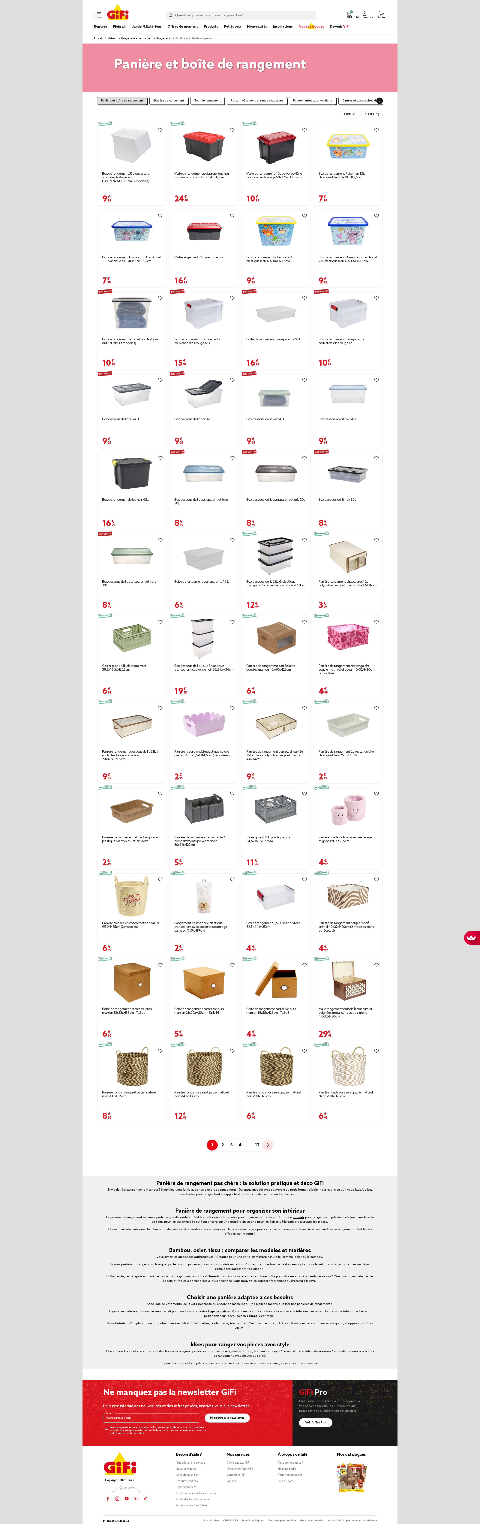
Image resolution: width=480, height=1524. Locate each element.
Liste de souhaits (187, 1475)
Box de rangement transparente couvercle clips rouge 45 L (197, 341)
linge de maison (219, 1311)
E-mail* (110, 1413)
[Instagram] (117, 1499)
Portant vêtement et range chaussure (257, 100)
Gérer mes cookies (312, 1520)
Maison (111, 38)
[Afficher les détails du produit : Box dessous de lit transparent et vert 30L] (132, 555)
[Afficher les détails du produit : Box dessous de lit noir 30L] (348, 473)
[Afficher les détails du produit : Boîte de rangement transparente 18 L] (204, 555)
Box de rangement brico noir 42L (125, 500)
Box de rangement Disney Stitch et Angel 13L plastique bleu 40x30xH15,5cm (131, 259)
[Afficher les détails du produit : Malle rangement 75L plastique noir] (204, 231)
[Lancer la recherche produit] (170, 15)
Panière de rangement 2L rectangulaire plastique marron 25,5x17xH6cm (130, 839)
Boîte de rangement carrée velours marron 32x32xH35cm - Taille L (127, 1011)
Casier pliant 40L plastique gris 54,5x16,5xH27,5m (268, 839)
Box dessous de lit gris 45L (121, 419)
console (298, 1217)
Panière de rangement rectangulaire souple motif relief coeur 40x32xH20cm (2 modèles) (347, 669)
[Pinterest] (136, 1499)
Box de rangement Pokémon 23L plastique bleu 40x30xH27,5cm (269, 259)
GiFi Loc (232, 1481)
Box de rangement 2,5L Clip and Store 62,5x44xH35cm (273, 925)
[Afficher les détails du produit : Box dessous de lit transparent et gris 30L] (276, 473)
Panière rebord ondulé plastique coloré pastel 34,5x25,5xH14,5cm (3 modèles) (202, 753)
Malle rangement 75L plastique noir (199, 257)
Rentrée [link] (100, 27)
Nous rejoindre (287, 1469)
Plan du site (211, 1520)
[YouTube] (126, 1499)
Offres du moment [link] (182, 27)
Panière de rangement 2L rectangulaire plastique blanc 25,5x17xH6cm (346, 753)
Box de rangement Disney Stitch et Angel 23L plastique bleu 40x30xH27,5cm (348, 259)
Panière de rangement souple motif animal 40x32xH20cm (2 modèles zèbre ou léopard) (347, 927)
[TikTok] (145, 1499)
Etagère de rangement (168, 100)
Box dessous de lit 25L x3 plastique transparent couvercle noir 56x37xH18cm (275, 583)
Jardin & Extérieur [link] (146, 27)
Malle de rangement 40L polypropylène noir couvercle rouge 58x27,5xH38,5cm (274, 175)
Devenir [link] (339, 27)
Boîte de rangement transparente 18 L (201, 582)
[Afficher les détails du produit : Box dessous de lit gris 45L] (132, 394)
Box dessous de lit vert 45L (265, 419)
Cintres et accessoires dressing (364, 100)
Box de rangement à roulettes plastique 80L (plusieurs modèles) (130, 341)
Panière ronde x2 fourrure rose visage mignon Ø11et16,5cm (345, 839)
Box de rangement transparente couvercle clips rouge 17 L (341, 341)
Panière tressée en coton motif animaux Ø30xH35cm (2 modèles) (130, 925)
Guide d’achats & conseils (192, 1499)
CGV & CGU (230, 1520)
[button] (349, 15)
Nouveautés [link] (257, 27)
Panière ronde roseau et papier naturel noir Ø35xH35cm (129, 1094)
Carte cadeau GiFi (238, 1463)
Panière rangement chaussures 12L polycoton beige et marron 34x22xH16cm (348, 583)
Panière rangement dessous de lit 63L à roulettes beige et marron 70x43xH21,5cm (130, 755)
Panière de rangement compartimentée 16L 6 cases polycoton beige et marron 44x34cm (274, 755)
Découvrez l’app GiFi (240, 1469)
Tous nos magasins (290, 1475)
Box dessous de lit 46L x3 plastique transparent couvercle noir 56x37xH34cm (203, 668)
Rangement (163, 38)
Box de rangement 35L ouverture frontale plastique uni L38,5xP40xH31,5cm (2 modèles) (125, 177)
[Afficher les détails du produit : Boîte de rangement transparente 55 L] (276, 313)
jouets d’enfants (200, 1304)
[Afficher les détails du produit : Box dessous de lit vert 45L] (276, 394)
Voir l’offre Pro (315, 1422)
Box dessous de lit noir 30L (337, 500)
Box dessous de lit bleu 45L (338, 419)
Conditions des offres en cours (196, 1493)
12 (257, 1145)
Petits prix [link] (232, 27)
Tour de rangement (207, 100)
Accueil (98, 38)
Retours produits (187, 1481)
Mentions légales (253, 1520)
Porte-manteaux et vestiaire (312, 100)
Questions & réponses (190, 1463)
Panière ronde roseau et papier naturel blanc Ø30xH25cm (346, 1094)
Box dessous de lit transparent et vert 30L (129, 583)
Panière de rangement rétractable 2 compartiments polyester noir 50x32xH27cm (199, 841)
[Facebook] (108, 1499)
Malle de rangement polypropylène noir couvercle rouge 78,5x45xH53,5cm (202, 175)
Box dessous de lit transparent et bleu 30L (201, 501)
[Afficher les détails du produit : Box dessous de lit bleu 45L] (348, 394)
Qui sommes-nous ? (291, 1463)
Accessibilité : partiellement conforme (352, 1520)
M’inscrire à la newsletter (227, 1418)
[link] (211, 32)
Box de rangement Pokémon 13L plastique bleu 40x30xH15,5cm (342, 175)
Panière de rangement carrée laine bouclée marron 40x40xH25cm (270, 668)
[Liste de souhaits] (160, 130)
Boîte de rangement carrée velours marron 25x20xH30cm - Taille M (199, 1011)
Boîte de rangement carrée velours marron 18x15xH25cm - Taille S (271, 1011)
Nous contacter (186, 1469)
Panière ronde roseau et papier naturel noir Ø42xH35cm (201, 1094)
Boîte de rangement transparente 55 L (273, 339)
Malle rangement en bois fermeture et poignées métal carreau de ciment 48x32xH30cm (345, 1012)
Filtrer (369, 114)
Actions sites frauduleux (191, 1505)
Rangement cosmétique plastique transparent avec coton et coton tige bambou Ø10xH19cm (200, 927)
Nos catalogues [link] (311, 27)
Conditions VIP (236, 1475)
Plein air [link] (119, 27)
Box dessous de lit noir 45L (193, 419)
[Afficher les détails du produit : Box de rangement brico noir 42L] (132, 473)
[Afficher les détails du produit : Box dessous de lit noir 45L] (204, 394)
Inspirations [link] (283, 27)
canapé (252, 1316)
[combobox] (241, 15)
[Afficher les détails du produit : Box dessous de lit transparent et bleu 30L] (204, 473)
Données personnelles (282, 1520)
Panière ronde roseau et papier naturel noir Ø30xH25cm (273, 1094)
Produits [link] (211, 27)
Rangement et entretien (136, 38)
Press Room (285, 1481)
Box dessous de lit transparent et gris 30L (275, 500)
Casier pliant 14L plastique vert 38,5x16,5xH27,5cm (124, 668)
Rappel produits (186, 1487)
